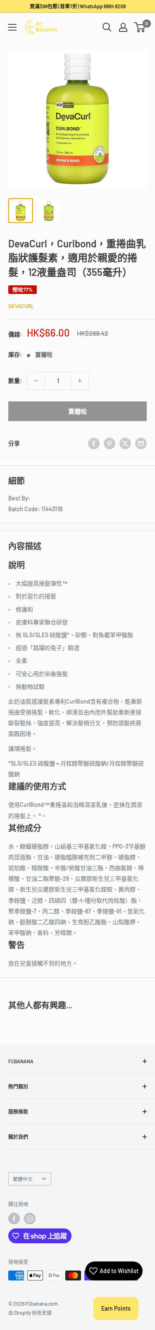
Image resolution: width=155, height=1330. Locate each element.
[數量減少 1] (36, 380)
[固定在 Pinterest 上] (109, 443)
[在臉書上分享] (94, 443)
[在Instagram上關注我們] (30, 1218)
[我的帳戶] (123, 27)
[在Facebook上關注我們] (14, 1218)
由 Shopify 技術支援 (30, 1313)
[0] (140, 27)
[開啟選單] (12, 27)
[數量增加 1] (79, 380)
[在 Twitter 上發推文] (125, 443)
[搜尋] (107, 27)
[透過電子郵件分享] (141, 443)
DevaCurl (21, 306)
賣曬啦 (77, 411)
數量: (15, 380)
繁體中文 (23, 1179)
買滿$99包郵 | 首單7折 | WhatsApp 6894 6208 (78, 6)
